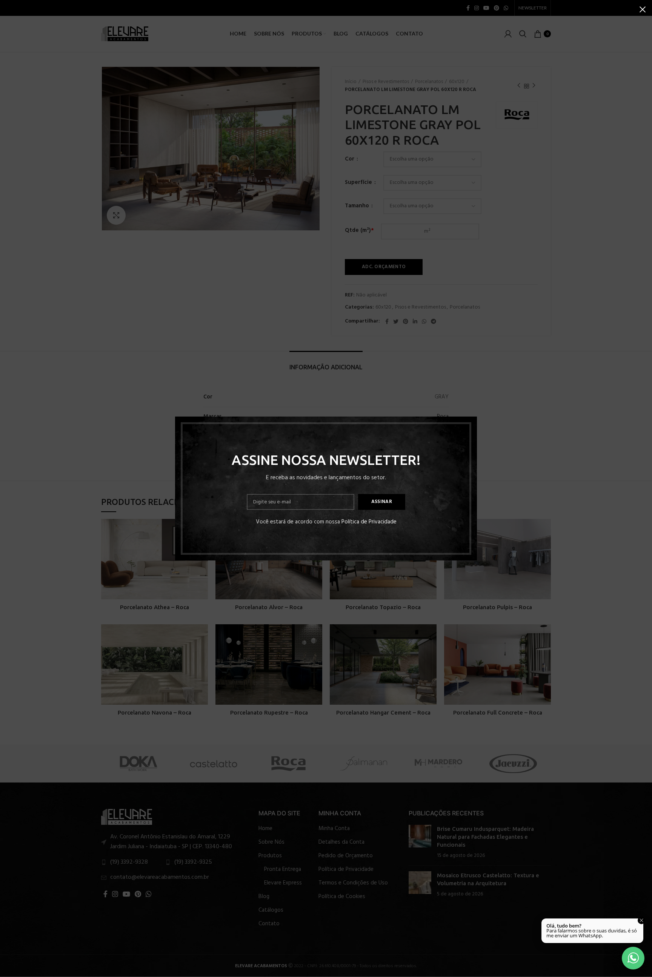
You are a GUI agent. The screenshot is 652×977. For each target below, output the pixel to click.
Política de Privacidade (369, 521)
